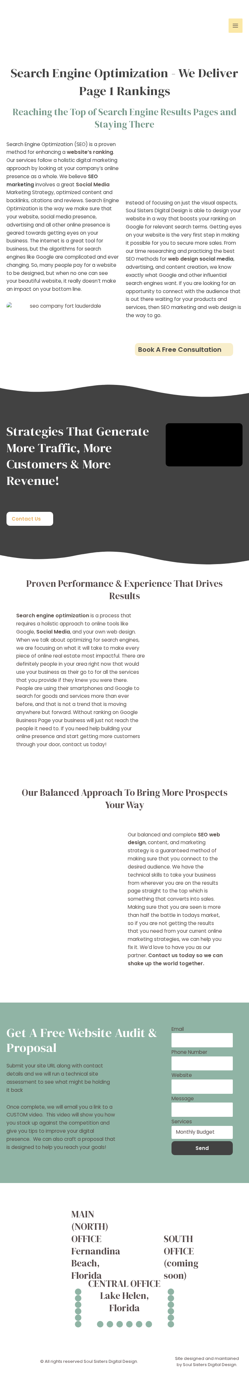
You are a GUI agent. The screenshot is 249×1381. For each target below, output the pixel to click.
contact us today (83, 744)
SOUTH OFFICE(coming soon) (181, 1257)
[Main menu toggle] (236, 25)
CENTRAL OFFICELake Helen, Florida (124, 1295)
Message (183, 1098)
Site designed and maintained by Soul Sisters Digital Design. (207, 1361)
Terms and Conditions (220, 1213)
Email (178, 1029)
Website (182, 1075)
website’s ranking (90, 152)
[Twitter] (78, 1317)
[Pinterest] (78, 1324)
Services (182, 1121)
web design (183, 258)
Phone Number (189, 1052)
